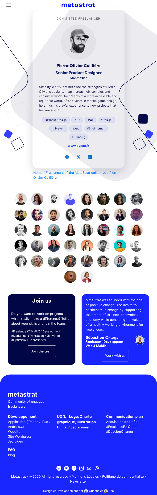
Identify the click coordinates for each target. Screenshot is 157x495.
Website (14, 431)
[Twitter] (66, 468)
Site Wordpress (19, 436)
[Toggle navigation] (8, 5)
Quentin (93, 491)
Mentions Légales (85, 476)
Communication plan (124, 416)
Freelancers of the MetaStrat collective (76, 173)
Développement (22, 416)
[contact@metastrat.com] (96, 468)
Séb (111, 491)
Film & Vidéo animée (73, 427)
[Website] (67, 157)
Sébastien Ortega (102, 338)
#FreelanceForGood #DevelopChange (121, 429)
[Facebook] (74, 468)
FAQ (11, 450)
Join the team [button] (41, 351)
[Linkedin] (58, 468)
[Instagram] (81, 468)
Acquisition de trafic (121, 422)
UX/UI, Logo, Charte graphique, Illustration (76, 419)
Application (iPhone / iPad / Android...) (29, 424)
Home (38, 173)
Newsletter (78, 481)
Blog (11, 455)
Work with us (115, 355)
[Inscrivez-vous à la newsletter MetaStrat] (89, 468)
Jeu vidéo (15, 441)
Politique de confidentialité (123, 476)
